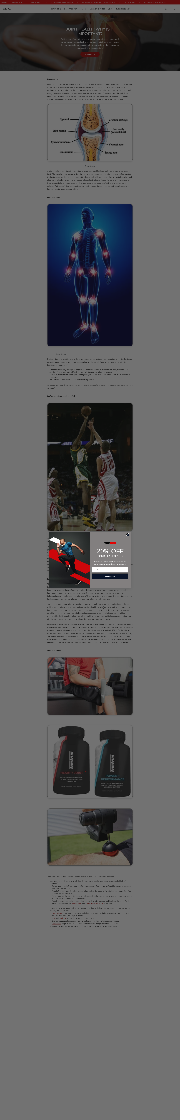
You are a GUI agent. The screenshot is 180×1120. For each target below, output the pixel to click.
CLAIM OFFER (110, 576)
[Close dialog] (127, 534)
